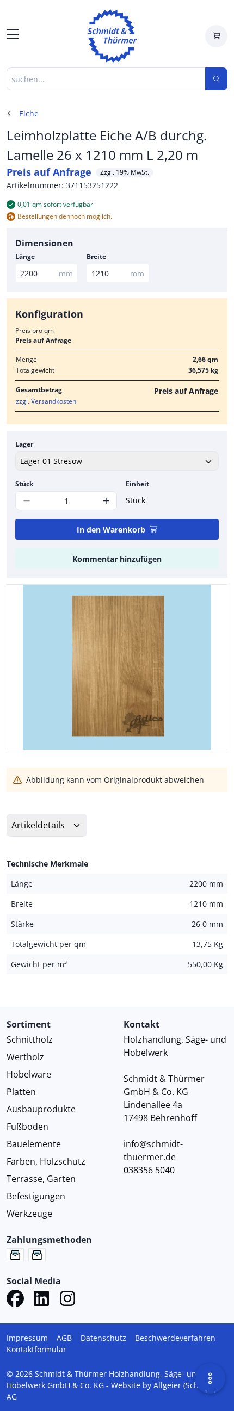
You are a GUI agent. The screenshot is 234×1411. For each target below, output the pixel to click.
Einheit (137, 483)
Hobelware (29, 1074)
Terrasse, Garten (41, 1179)
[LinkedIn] (41, 1300)
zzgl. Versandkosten (46, 401)
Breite (96, 256)
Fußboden (27, 1126)
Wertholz (25, 1057)
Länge (25, 256)
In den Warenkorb (111, 529)
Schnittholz (30, 1039)
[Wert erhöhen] (106, 501)
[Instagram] (67, 1300)
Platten (21, 1092)
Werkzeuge (29, 1214)
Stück (24, 483)
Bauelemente (34, 1144)
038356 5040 (149, 1170)
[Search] (216, 78)
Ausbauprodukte (41, 1109)
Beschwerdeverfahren (175, 1338)
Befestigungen (36, 1196)
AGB (64, 1338)
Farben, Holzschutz (46, 1161)
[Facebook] (15, 1300)
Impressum (27, 1338)
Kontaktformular (36, 1349)
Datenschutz (103, 1338)
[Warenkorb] (216, 36)
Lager (24, 444)
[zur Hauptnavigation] (13, 35)
